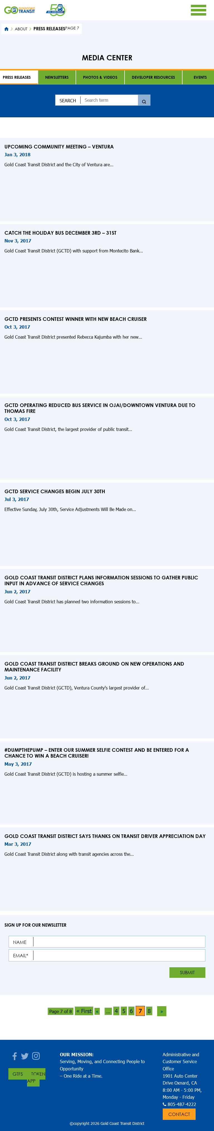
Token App (36, 1077)
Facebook (14, 1054)
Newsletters (57, 77)
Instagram (36, 1054)
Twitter (25, 1054)
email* (20, 955)
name (19, 942)
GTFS (18, 1074)
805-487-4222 (182, 1104)
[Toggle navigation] (198, 10)
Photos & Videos (100, 77)
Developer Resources (153, 77)
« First (84, 1011)
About (21, 28)
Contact (179, 1114)
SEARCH (68, 100)
